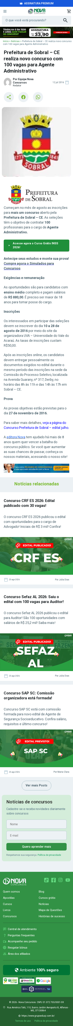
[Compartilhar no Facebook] (23, 97)
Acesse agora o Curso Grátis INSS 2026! (35, 245)
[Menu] (5, 11)
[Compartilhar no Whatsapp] (38, 97)
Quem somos (11, 891)
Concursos (10, 916)
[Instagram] (60, 880)
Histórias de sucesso (52, 916)
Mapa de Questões (50, 910)
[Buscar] (67, 20)
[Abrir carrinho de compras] (69, 11)
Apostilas (9, 898)
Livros (6, 910)
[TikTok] (46, 880)
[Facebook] (53, 880)
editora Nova (16, 437)
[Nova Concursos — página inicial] (36, 11)
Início (6, 41)
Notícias (15, 41)
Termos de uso (23, 1021)
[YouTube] (68, 880)
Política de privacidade (49, 855)
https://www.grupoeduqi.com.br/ (38, 1016)
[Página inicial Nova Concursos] (14, 881)
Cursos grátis (47, 898)
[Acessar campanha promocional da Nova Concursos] (36, 32)
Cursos (7, 904)
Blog (41, 891)
